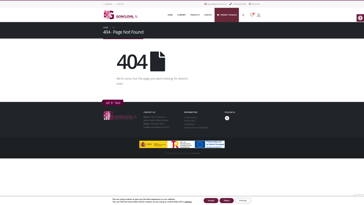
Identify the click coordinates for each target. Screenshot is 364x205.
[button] (360, 18)
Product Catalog (229, 15)
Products (194, 15)
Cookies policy (190, 117)
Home (170, 15)
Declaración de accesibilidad (196, 127)
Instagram (227, 118)
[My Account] (258, 15)
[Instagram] (243, 15)
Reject (226, 200)
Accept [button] (211, 200)
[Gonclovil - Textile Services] (121, 15)
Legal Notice (189, 124)
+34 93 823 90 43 (239, 4)
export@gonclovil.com (217, 4)
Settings (243, 200)
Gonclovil (255, 4)
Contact (121, 4)
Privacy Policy (189, 121)
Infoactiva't (196, 153)
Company (108, 4)
